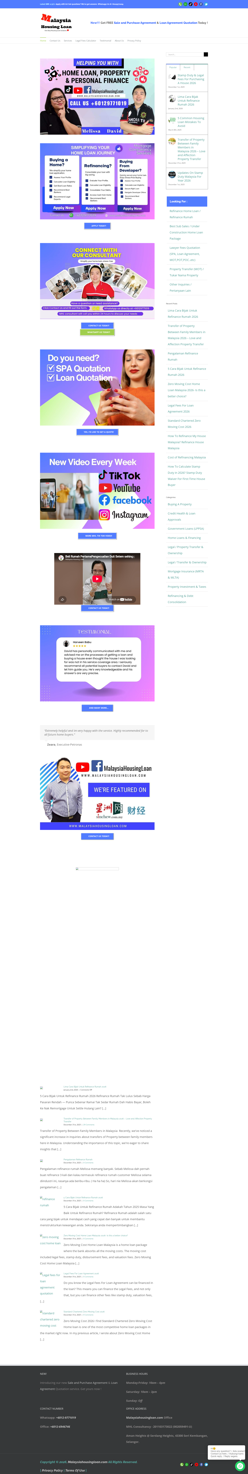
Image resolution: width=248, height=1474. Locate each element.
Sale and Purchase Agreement (135, 23)
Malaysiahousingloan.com (144, 1420)
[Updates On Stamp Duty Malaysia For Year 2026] (172, 174)
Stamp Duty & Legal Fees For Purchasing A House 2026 (191, 79)
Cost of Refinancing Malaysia (187, 457)
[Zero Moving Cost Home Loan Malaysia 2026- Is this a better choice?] (50, 1245)
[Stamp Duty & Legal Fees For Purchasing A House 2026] (172, 76)
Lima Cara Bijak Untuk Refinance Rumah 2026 (85, 1089)
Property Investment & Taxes (187, 587)
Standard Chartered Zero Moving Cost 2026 (84, 1314)
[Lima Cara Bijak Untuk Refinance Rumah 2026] (41, 1090)
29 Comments (88, 1127)
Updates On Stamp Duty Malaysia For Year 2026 (190, 176)
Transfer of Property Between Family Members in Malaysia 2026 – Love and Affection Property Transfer (191, 149)
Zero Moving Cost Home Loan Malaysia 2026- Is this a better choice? (96, 1238)
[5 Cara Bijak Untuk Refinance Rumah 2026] (50, 1207)
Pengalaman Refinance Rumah (78, 1162)
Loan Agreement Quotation (178, 23)
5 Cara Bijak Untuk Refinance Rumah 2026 (83, 1200)
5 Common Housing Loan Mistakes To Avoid (191, 122)
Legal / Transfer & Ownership (187, 562)
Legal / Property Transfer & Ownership (185, 550)
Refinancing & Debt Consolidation (180, 599)
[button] (146, 40)
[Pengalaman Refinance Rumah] (41, 1163)
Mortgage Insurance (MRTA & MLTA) (186, 574)
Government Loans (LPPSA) (186, 529)
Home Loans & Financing (184, 538)
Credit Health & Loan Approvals (181, 516)
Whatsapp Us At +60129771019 (110, 4)
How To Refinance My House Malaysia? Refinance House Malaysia (187, 442)
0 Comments (88, 1165)
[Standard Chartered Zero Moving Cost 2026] (50, 1322)
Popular (173, 67)
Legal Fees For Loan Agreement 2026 (81, 1276)
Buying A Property (180, 504)
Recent (187, 67)
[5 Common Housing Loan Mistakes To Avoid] (172, 119)
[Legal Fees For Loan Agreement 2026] (50, 1287)
